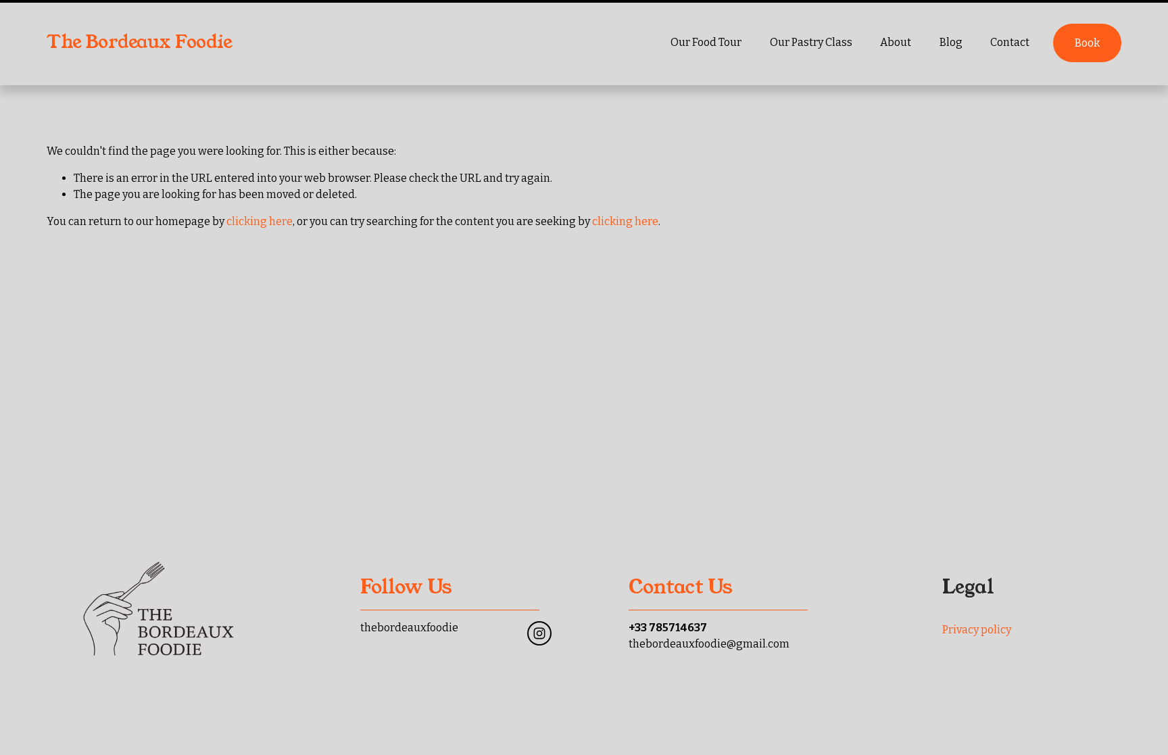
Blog (951, 42)
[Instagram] (539, 633)
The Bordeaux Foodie (139, 42)
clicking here (259, 221)
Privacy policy (976, 629)
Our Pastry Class (811, 42)
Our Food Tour (706, 42)
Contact (1009, 42)
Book (1087, 42)
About (895, 42)
